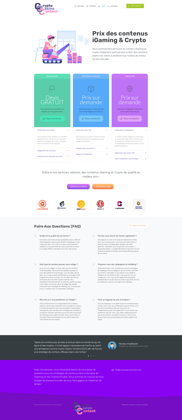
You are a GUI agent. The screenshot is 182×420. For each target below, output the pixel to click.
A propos (114, 6)
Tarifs (103, 6)
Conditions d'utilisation (142, 404)
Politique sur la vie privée (128, 404)
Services (80, 6)
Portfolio (92, 6)
